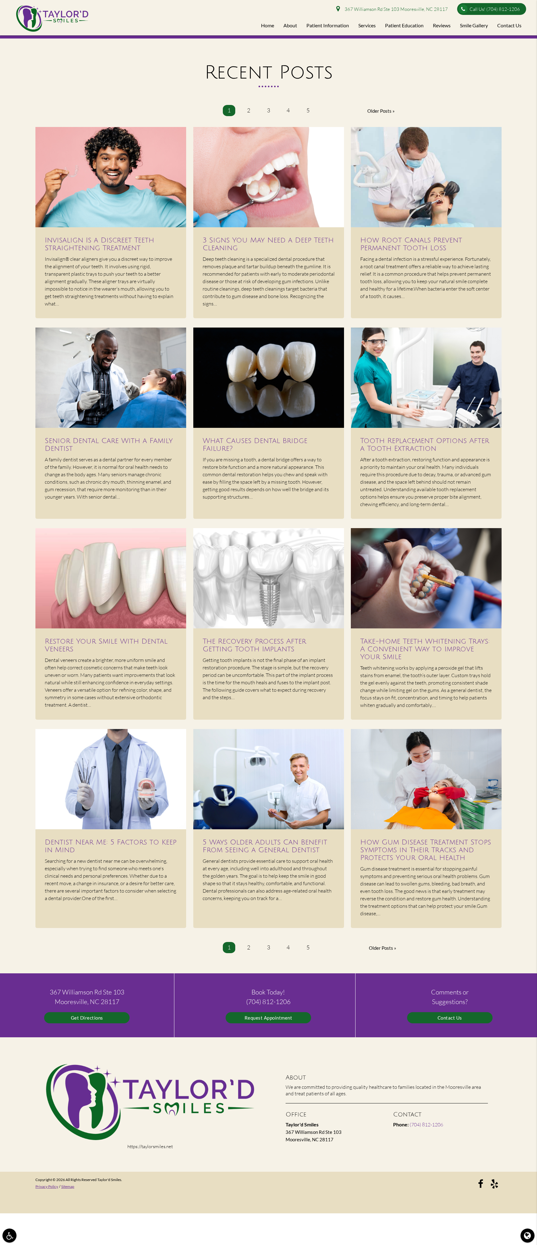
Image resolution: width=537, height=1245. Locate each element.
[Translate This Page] (528, 1236)
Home (267, 25)
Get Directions (87, 1018)
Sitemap (67, 1186)
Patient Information (327, 25)
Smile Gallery (474, 25)
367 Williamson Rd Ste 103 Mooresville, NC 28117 (395, 9)
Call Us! (495, 9)
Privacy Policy (46, 1186)
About (290, 25)
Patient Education (404, 25)
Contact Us (509, 25)
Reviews (442, 25)
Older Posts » (381, 111)
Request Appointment (268, 1018)
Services (367, 25)
